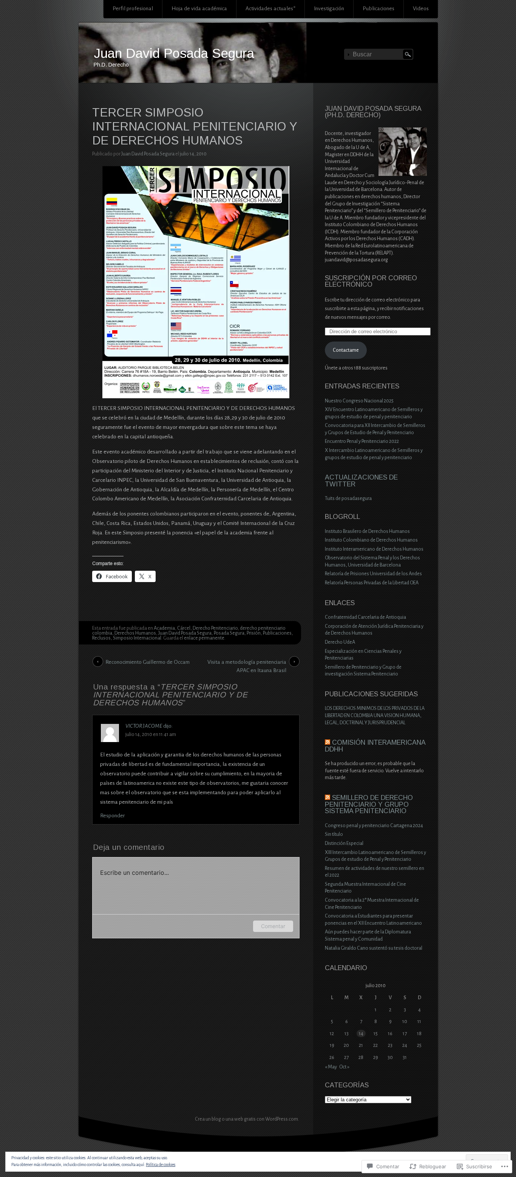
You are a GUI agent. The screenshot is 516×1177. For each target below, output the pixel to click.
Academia (164, 628)
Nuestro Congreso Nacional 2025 (359, 401)
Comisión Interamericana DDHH (375, 746)
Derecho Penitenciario (215, 628)
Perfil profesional (133, 8)
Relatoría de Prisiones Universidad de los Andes (373, 573)
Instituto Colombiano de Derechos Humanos (371, 540)
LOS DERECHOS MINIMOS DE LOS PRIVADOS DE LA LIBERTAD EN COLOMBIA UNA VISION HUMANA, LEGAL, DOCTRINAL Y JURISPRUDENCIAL (375, 715)
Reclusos (101, 638)
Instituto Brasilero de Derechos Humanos (367, 531)
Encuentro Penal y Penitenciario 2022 (362, 441)
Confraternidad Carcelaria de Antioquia (365, 617)
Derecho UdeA (340, 642)
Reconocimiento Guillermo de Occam (147, 662)
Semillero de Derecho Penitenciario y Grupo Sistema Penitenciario (369, 804)
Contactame (346, 350)
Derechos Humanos (135, 633)
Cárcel (183, 628)
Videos (421, 8)
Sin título (334, 834)
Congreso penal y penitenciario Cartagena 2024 (374, 825)
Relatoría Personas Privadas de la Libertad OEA (372, 582)
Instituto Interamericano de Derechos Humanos (374, 549)
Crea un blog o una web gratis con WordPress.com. (247, 1119)
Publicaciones (378, 8)
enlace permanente (204, 638)
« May (331, 1067)
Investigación (329, 8)
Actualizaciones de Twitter (361, 481)
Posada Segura (229, 633)
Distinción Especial (344, 843)
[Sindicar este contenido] (327, 742)
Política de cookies (160, 1164)
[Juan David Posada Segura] (258, 53)
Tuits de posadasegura (348, 498)
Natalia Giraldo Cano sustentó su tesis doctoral (373, 948)
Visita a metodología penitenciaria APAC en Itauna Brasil (246, 663)
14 (361, 1033)
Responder (112, 815)
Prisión (254, 633)
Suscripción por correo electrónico (371, 281)
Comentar (273, 926)
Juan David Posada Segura (174, 53)
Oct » (344, 1067)
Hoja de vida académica (199, 8)
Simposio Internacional (137, 638)
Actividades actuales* (270, 8)
